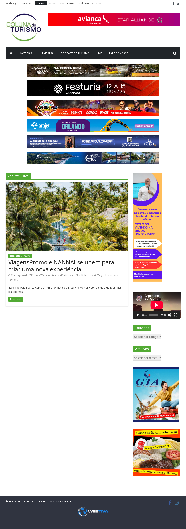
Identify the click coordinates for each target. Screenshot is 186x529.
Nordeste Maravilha (20, 255)
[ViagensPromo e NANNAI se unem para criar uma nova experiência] (67, 184)
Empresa (48, 53)
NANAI (84, 275)
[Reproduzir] (138, 315)
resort (93, 275)
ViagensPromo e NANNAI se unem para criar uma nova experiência (61, 265)
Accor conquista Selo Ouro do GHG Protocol (75, 3)
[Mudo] (170, 315)
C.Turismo (44, 275)
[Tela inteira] (175, 315)
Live (99, 53)
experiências (61, 275)
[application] (157, 305)
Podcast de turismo (75, 53)
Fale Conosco (118, 53)
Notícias (26, 53)
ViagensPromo (104, 275)
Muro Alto (75, 275)
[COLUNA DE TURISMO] (11, 53)
